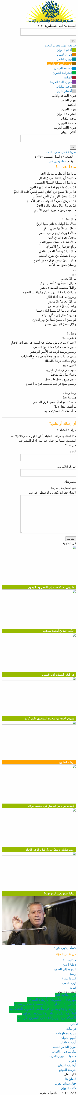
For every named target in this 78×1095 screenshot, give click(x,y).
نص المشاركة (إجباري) (63, 488)
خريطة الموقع (67, 1069)
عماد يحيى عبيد (57, 161)
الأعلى (74, 1024)
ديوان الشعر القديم (64, 1047)
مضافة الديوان (63, 68)
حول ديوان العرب (65, 1083)
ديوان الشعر (64, 59)
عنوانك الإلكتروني (66, 466)
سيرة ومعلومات (66, 1033)
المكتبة (67, 77)
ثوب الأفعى (69, 983)
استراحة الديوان (62, 72)
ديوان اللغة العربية (61, 82)
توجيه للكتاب (64, 86)
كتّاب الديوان (68, 1088)
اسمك (72, 451)
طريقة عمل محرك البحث (60, 45)
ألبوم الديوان (68, 1037)
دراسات (71, 1028)
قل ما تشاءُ (69, 978)
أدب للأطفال (68, 1042)
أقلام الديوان (64, 50)
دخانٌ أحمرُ (69, 964)
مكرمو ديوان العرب (64, 1051)
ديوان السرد (64, 54)
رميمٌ (73, 973)
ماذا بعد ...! (69, 960)
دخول (72, 1060)
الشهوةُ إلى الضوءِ (65, 969)
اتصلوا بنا (70, 1079)
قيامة (72, 987)
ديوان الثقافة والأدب (59, 63)
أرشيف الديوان (67, 1065)
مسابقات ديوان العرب (62, 1056)
